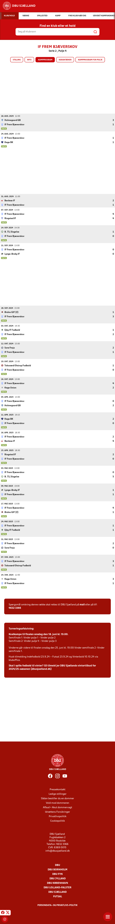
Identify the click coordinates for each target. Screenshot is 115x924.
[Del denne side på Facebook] (2, 913)
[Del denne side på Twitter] (8, 913)
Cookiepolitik (57, 821)
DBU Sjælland (57, 892)
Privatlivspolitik (57, 816)
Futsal (57, 896)
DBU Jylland (58, 878)
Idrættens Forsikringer (57, 812)
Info (29, 60)
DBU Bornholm (57, 870)
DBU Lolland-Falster (57, 887)
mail (82, 605)
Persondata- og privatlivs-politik (57, 905)
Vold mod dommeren (57, 803)
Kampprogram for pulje (90, 60)
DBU (57, 865)
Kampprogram (45, 60)
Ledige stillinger (57, 794)
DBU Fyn (57, 874)
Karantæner (65, 60)
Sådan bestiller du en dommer (57, 798)
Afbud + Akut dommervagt (57, 807)
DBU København (57, 883)
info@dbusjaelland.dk (57, 851)
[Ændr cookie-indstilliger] (4, 919)
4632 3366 (15, 608)
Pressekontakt (57, 789)
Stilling (17, 60)
